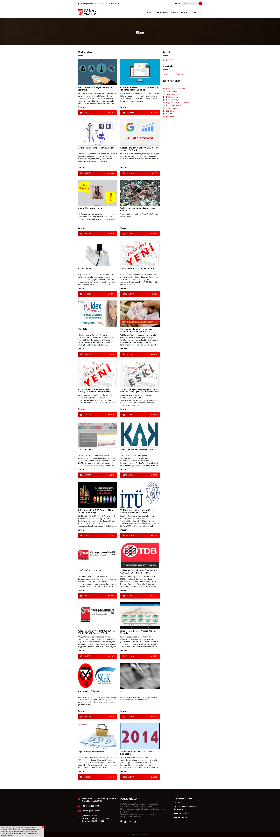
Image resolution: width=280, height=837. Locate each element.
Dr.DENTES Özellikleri (175, 74)
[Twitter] (125, 821)
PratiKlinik (170, 116)
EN (178, 3)
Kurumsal (195, 12)
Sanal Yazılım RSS (181, 813)
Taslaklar (177, 802)
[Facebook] (121, 821)
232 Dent (170, 111)
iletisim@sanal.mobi (88, 4)
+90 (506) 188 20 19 (110, 4)
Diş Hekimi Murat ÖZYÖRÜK (177, 102)
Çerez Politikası (12, 833)
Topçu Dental (171, 91)
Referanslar (162, 12)
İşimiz (150, 12)
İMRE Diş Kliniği (172, 100)
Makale (174, 12)
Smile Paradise (172, 94)
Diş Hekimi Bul (172, 97)
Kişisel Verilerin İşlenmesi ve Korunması (186, 807)
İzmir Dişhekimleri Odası (176, 88)
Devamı (81, 107)
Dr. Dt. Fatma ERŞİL (174, 105)
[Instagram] (130, 821)
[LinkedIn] (135, 821)
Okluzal (169, 114)
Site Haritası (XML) (181, 817)
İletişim (184, 12)
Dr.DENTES (171, 60)
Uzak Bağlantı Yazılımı (183, 798)
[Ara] (200, 3)
